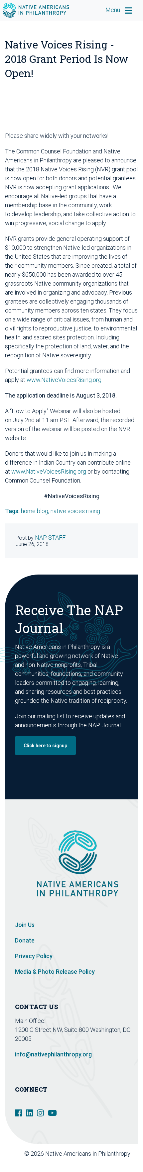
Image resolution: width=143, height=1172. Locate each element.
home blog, (36, 510)
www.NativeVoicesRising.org (64, 379)
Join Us (25, 924)
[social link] (18, 1112)
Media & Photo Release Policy (55, 971)
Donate (25, 940)
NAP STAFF (50, 537)
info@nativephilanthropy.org (53, 1054)
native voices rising (75, 510)
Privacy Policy (34, 955)
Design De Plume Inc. (105, 1162)
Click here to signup (45, 745)
